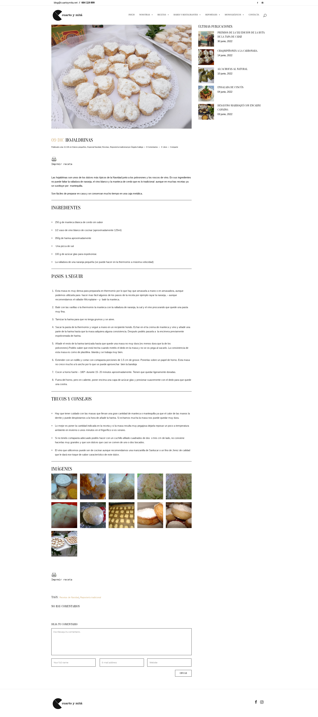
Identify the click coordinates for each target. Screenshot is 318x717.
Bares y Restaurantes (186, 15)
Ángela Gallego (137, 147)
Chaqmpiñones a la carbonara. (237, 50)
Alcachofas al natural (232, 69)
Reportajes (211, 15)
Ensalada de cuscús (230, 87)
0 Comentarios (152, 147)
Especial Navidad (94, 147)
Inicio (132, 15)
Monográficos (233, 15)
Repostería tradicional (119, 147)
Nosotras (144, 15)
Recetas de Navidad (69, 597)
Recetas (162, 15)
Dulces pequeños (79, 147)
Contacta (254, 15)
